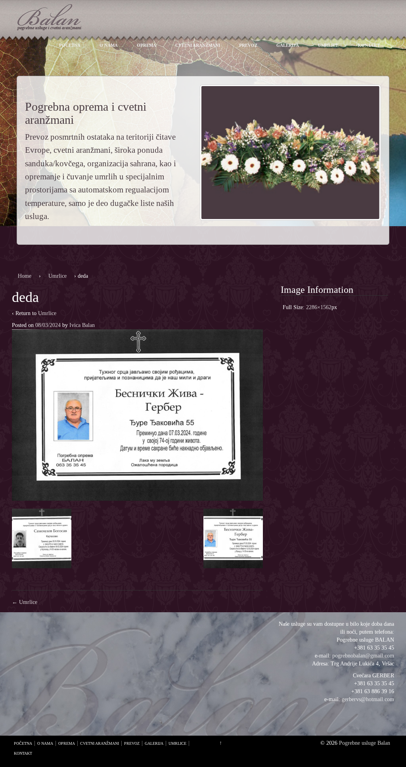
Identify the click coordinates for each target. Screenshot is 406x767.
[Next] (364, 152)
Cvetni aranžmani (197, 45)
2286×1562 (318, 307)
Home (24, 276)
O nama (109, 45)
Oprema (146, 45)
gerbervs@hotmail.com (368, 699)
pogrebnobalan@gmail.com (363, 656)
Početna (69, 45)
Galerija (287, 45)
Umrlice (328, 45)
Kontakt (369, 45)
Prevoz (248, 45)
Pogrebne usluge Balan (364, 743)
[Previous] (216, 152)
